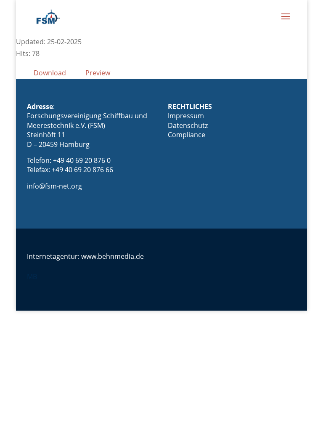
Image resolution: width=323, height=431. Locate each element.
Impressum (186, 115)
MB (32, 276)
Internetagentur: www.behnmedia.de (85, 256)
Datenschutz (188, 125)
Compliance (186, 134)
